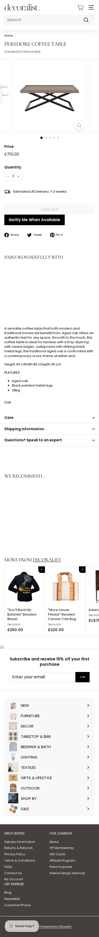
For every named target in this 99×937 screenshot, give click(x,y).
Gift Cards (57, 854)
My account (13, 879)
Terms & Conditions (19, 860)
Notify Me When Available (34, 219)
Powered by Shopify (55, 926)
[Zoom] (79, 125)
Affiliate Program (62, 860)
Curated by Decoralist (22, 51)
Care (8, 417)
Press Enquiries (61, 867)
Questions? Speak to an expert (33, 440)
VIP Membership (62, 848)
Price (9, 146)
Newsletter (12, 899)
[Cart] (80, 7)
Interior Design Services (67, 873)
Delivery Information (19, 842)
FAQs (8, 867)
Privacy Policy (14, 854)
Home (8, 36)
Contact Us (13, 873)
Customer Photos (17, 905)
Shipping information (24, 428)
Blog (7, 892)
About (54, 842)
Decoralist (47, 560)
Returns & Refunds (18, 848)
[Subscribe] (82, 677)
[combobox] (49, 20)
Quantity (12, 167)
